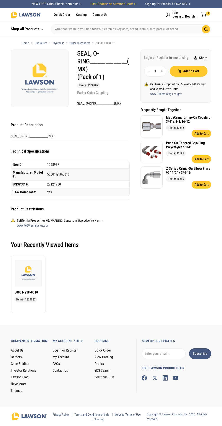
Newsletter (18, 384)
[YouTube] (175, 378)
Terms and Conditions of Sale (91, 414)
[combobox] (131, 29)
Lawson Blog (20, 377)
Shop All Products (25, 29)
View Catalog (104, 357)
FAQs (56, 364)
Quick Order (62, 15)
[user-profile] (168, 15)
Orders (99, 364)
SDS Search (102, 370)
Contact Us (100, 15)
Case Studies (20, 364)
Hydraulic (58, 43)
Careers (16, 357)
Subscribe (200, 354)
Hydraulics (41, 43)
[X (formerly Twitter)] (154, 378)
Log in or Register (65, 350)
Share (203, 58)
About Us (17, 350)
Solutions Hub (104, 377)
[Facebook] (144, 378)
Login (148, 58)
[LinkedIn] (165, 378)
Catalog (81, 15)
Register (162, 58)
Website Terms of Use (128, 414)
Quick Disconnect (80, 43)
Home (25, 43)
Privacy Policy (60, 414)
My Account (61, 357)
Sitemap (16, 391)
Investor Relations (23, 370)
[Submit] (206, 29)
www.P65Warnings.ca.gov (166, 94)
